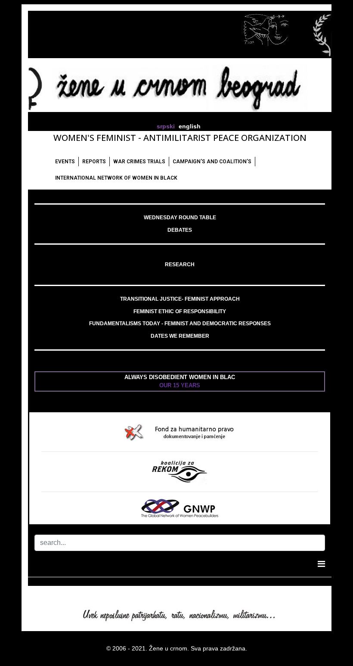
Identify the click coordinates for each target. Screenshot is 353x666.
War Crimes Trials (139, 162)
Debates (179, 230)
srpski (166, 126)
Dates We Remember (180, 336)
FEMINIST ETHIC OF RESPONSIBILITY (179, 311)
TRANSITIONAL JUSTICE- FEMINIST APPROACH (180, 299)
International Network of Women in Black (116, 178)
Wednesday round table (180, 218)
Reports (94, 162)
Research (180, 264)
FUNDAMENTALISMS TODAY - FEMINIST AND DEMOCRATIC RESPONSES (180, 324)
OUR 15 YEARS (179, 385)
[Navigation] (321, 564)
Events (65, 162)
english (190, 126)
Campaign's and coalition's (212, 162)
